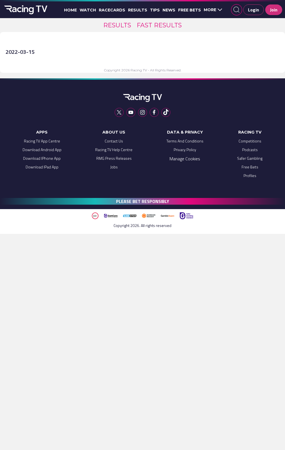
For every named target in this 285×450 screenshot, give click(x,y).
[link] (117, 25)
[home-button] (25, 9)
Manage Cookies (184, 158)
